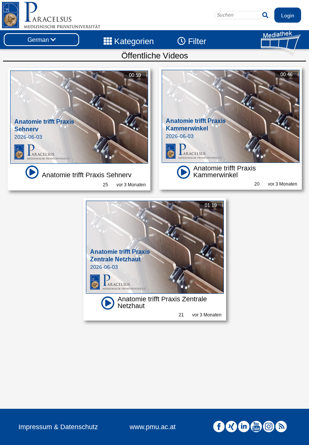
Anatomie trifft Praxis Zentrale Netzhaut (162, 302)
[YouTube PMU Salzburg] (256, 426)
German (39, 40)
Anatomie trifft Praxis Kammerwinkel (224, 171)
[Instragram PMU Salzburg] (268, 426)
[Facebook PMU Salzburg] (219, 426)
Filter (196, 41)
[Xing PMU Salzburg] (231, 426)
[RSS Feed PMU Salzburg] (281, 426)
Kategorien (133, 41)
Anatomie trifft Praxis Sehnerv (87, 175)
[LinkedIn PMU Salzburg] (243, 426)
